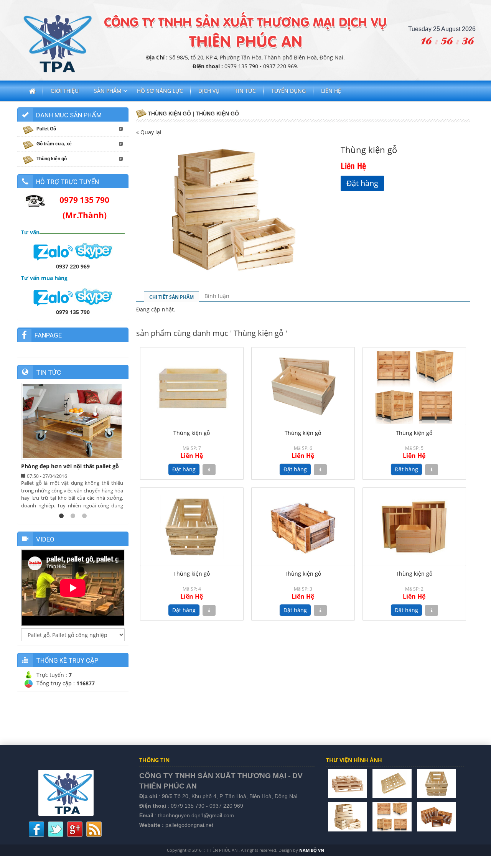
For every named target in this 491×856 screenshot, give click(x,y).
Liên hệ (331, 90)
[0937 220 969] (53, 250)
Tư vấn (30, 232)
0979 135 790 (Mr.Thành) (84, 207)
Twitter (55, 829)
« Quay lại (148, 132)
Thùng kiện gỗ (191, 432)
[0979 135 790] (53, 296)
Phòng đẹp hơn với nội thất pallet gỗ (70, 466)
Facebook (36, 829)
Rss (94, 829)
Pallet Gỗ (46, 129)
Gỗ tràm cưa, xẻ (54, 144)
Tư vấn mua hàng (44, 277)
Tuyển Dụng (288, 90)
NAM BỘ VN (311, 850)
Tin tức (245, 90)
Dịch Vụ (208, 90)
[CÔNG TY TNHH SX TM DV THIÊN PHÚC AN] (347, 783)
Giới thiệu (65, 90)
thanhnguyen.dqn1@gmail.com (196, 815)
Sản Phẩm (108, 90)
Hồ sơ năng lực (160, 90)
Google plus (74, 829)
